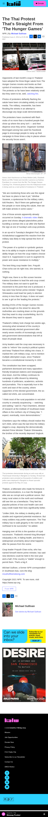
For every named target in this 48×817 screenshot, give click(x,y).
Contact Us (9, 762)
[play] (3, 814)
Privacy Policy (10, 747)
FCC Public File (10, 752)
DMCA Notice (9, 767)
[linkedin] (7, 782)
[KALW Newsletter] (24, 636)
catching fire (32, 94)
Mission (7, 732)
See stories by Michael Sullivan (28, 612)
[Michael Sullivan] (7, 610)
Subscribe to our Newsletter (15, 757)
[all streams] (45, 814)
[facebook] (7, 773)
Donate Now (9, 742)
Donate (41, 3)
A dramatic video (30, 217)
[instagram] (7, 777)
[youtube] (7, 787)
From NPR (9, 589)
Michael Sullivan (18, 33)
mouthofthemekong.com (13, 574)
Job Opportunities (11, 737)
